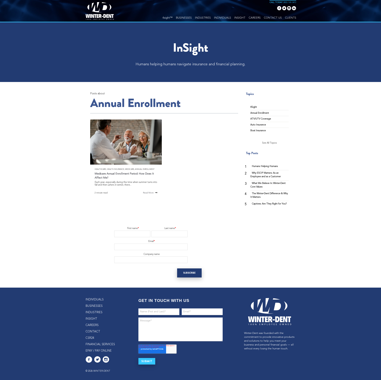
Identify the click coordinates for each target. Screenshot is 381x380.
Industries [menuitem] (94, 312)
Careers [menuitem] (92, 325)
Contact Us (273, 18)
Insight (239, 18)
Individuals (222, 18)
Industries (203, 18)
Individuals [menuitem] (95, 299)
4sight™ (168, 18)
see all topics (269, 143)
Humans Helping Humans (265, 166)
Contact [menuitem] (93, 331)
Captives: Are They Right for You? (269, 204)
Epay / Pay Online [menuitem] (99, 350)
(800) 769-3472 (289, 2)
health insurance (115, 169)
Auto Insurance (258, 125)
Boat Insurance (258, 130)
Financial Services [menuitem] (100, 344)
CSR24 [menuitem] (90, 338)
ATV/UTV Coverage (260, 119)
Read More (148, 193)
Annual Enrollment (144, 169)
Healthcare (100, 169)
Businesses (184, 18)
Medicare (129, 169)
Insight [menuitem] (91, 318)
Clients (290, 18)
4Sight (253, 107)
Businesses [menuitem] (94, 306)
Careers (255, 18)
